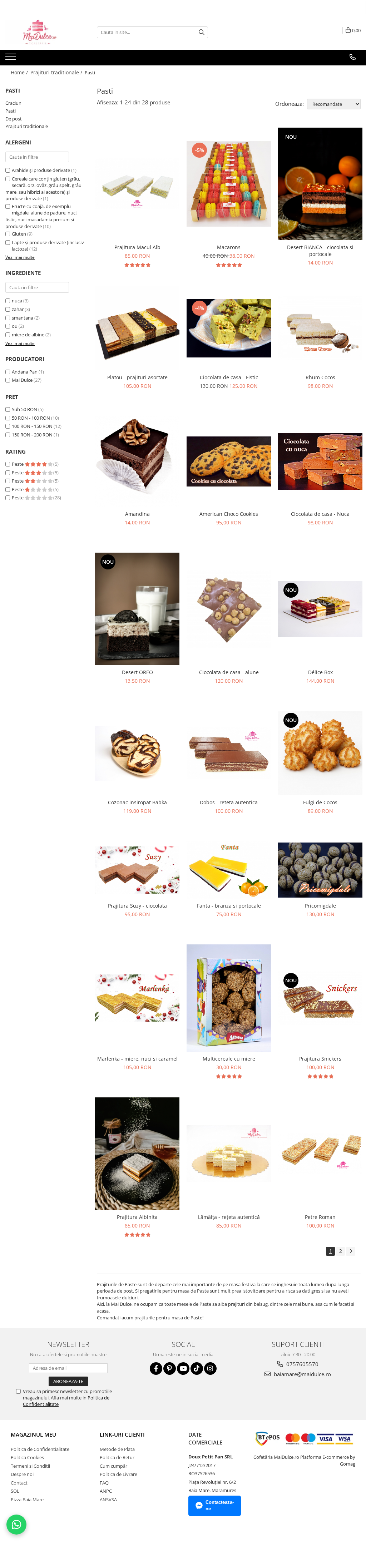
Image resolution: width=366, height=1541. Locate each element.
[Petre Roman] (320, 1153)
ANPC (106, 1491)
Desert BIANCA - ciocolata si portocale (320, 250)
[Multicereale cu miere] (229, 997)
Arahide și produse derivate (41, 170)
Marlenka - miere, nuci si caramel (137, 1058)
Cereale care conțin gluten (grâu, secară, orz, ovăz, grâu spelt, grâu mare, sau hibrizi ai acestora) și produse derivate (43, 189)
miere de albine (28, 334)
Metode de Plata (117, 1449)
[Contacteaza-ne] (353, 57)
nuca (17, 300)
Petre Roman (320, 1217)
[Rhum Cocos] (320, 328)
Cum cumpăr (113, 1466)
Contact (19, 1483)
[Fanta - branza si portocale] (229, 870)
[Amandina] (137, 461)
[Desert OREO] (137, 609)
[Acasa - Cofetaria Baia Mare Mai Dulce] (41, 32)
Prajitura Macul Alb (137, 247)
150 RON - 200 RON (32, 434)
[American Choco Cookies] (229, 461)
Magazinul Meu (33, 1434)
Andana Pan (25, 372)
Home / (20, 72)
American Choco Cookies (228, 513)
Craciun (13, 103)
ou (15, 326)
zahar (18, 309)
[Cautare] (201, 32)
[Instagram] (210, 1368)
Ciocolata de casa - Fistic (229, 377)
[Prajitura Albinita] (137, 1153)
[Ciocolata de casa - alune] (229, 609)
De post (13, 118)
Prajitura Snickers (320, 1058)
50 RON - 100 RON (31, 418)
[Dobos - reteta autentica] (229, 753)
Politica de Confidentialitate (40, 1449)
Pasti (10, 111)
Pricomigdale (320, 905)
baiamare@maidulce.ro (301, 1374)
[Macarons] (229, 184)
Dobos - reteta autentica (229, 802)
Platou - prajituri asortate (137, 377)
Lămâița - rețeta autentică (229, 1217)
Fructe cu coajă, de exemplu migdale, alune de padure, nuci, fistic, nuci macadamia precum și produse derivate (41, 216)
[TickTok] (197, 1368)
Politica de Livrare (118, 1474)
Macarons (229, 247)
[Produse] (11, 59)
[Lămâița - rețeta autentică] (229, 1153)
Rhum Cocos (320, 377)
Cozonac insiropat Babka (137, 802)
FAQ (104, 1483)
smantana (22, 318)
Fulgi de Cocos (320, 802)
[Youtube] (183, 1368)
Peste (18, 464)
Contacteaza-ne (220, 1506)
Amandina (137, 513)
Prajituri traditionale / (57, 72)
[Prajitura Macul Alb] (137, 183)
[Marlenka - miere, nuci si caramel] (137, 998)
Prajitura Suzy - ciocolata (137, 905)
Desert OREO (137, 672)
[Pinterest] (169, 1368)
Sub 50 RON (24, 409)
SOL (15, 1491)
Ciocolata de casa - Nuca (320, 513)
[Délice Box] (320, 609)
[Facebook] (156, 1368)
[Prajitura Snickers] (320, 998)
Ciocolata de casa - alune (229, 672)
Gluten (19, 234)
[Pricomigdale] (320, 870)
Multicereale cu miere (229, 1058)
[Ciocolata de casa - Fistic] (229, 328)
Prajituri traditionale (26, 126)
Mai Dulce (22, 380)
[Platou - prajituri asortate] (137, 328)
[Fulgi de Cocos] (320, 753)
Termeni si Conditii (30, 1466)
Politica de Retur (117, 1457)
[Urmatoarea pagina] (350, 1251)
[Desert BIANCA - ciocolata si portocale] (320, 184)
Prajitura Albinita (137, 1217)
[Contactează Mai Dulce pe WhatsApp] (16, 1525)
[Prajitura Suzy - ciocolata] (137, 870)
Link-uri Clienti (122, 1434)
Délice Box (320, 672)
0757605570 (301, 1364)
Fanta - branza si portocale (229, 905)
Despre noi (22, 1474)
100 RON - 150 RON (32, 426)
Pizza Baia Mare (27, 1499)
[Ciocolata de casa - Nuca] (320, 461)
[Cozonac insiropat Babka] (137, 753)
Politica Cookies (27, 1457)
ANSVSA (108, 1499)
